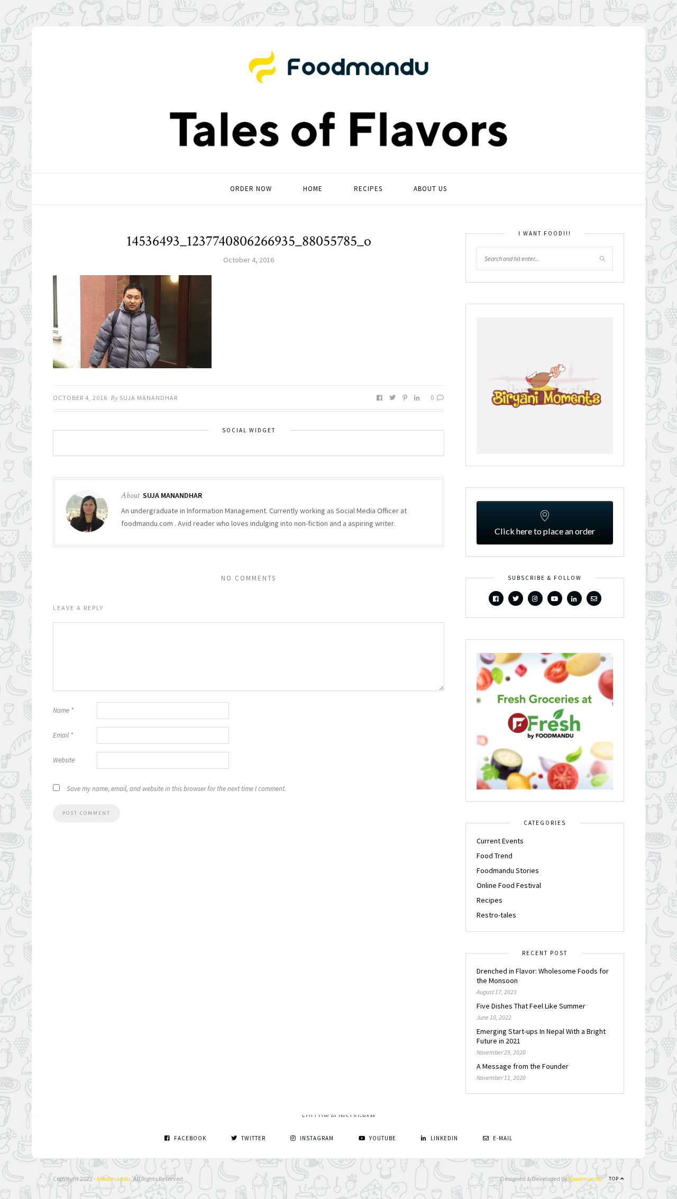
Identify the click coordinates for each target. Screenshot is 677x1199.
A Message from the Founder (523, 1066)
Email (63, 735)
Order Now (251, 188)
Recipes (368, 188)
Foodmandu (114, 1179)
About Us (430, 188)
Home (313, 188)
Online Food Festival (509, 885)
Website (64, 760)
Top (614, 1178)
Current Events (500, 841)
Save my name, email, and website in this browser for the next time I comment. (176, 788)
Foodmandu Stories (508, 870)
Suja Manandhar (149, 398)
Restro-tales (496, 915)
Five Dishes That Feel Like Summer (531, 1006)
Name (63, 710)
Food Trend (495, 855)
